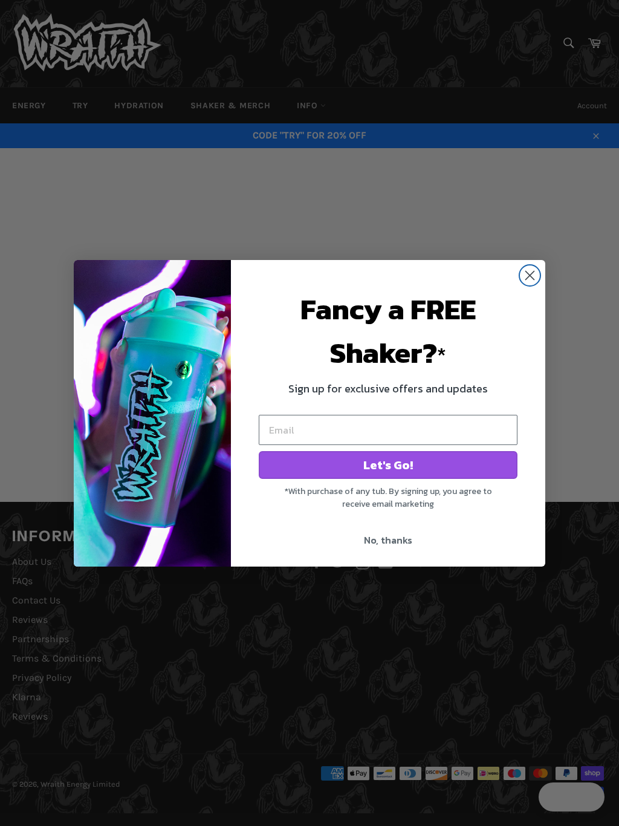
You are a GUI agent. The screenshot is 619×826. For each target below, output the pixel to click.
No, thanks (388, 540)
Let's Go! (388, 465)
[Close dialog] (529, 275)
